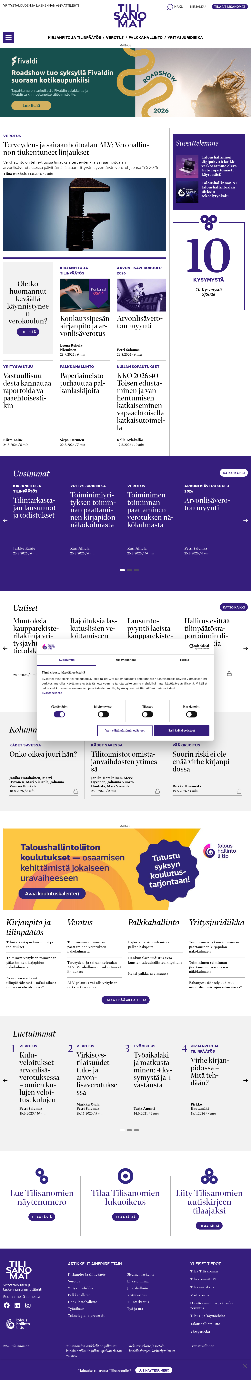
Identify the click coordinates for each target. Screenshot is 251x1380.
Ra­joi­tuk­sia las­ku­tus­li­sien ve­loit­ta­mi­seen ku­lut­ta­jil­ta (93, 632)
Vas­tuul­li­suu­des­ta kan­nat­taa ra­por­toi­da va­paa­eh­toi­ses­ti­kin (27, 390)
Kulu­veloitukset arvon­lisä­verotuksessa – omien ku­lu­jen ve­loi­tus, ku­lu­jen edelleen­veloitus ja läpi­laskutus (39, 1088)
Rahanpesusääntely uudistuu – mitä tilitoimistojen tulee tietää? (215, 985)
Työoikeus (76, 1309)
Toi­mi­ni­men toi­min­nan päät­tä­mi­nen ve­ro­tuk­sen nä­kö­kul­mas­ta (150, 510)
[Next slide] (246, 520)
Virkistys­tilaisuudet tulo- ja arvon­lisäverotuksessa (96, 1073)
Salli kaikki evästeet (181, 730)
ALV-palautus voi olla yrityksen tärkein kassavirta (92, 985)
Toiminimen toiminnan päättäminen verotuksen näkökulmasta (86, 947)
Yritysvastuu (137, 1295)
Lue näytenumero (153, 1370)
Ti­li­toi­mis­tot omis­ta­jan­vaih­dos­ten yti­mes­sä (125, 761)
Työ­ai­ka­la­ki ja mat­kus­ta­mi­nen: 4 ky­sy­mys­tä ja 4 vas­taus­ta (153, 1070)
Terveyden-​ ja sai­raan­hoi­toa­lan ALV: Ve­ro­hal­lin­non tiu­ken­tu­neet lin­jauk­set (76, 148)
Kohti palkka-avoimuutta (148, 973)
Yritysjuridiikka (185, 37)
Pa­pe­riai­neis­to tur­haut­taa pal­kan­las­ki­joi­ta (82, 383)
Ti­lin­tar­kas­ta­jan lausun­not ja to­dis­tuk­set (34, 507)
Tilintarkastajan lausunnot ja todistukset (29, 945)
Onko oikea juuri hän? (43, 754)
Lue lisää (28, 332)
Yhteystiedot (200, 1332)
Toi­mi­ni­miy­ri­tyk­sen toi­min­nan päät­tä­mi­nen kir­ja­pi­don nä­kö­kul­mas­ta (93, 510)
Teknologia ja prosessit (86, 1316)
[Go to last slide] (5, 520)
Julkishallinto (137, 1288)
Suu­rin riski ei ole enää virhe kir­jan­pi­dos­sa (202, 761)
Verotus (115, 37)
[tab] (122, 570)
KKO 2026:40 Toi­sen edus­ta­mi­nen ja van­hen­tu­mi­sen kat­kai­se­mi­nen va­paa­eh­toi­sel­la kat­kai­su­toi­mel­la (141, 402)
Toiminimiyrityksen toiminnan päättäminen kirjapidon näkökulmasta (31, 962)
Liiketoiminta (138, 1281)
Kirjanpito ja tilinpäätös (74, 37)
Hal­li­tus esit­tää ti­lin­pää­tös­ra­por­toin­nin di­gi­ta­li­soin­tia (207, 632)
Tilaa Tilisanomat (230, 6)
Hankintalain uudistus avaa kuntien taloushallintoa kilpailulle (155, 960)
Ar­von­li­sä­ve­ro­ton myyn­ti (140, 322)
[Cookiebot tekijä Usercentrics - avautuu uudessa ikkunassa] (192, 647)
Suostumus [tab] (67, 659)
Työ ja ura (135, 1309)
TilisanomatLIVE (203, 1279)
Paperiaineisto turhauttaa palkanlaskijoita (148, 945)
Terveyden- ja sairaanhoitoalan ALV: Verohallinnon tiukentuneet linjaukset (94, 967)
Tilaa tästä (42, 1216)
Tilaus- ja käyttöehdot (207, 1316)
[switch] (103, 714)
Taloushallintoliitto (205, 1324)
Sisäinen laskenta (140, 1274)
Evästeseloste (52, 693)
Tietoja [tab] (184, 659)
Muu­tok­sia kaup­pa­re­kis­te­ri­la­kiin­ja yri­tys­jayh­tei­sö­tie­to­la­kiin (36, 636)
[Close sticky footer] (245, 1367)
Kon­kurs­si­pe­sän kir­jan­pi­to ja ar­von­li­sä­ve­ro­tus (85, 326)
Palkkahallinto (146, 37)
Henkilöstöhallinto (82, 1302)
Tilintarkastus (138, 1302)
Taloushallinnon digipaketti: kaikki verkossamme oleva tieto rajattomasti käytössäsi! (219, 166)
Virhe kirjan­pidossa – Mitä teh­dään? (210, 1072)
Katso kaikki (234, 472)
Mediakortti (199, 1295)
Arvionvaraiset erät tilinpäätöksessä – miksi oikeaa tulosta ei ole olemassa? (31, 982)
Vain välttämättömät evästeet (125, 730)
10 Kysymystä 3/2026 (209, 292)
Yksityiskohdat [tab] (125, 659)
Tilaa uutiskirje (202, 1287)
